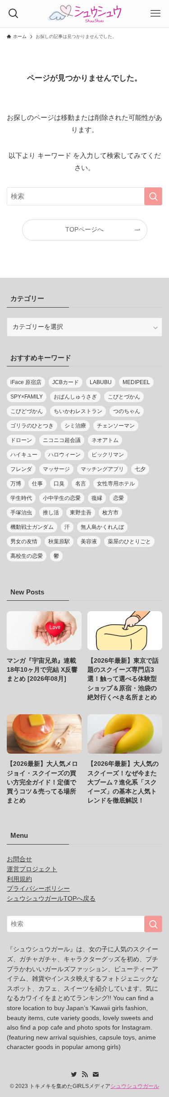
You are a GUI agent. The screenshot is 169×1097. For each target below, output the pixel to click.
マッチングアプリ (102, 469)
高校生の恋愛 (26, 556)
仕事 (37, 483)
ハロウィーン (64, 454)
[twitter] (74, 1074)
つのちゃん (126, 411)
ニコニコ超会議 (62, 440)
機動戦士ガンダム (32, 527)
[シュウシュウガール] (84, 13)
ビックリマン (107, 454)
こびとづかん (124, 397)
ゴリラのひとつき (32, 426)
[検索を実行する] (153, 196)
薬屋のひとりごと (129, 541)
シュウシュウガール (134, 1086)
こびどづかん (26, 411)
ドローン (21, 440)
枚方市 (110, 512)
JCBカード (65, 382)
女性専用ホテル (116, 483)
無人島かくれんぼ (102, 527)
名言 (80, 483)
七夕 (140, 469)
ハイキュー (23, 454)
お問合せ (19, 859)
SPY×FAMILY (26, 397)
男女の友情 (23, 541)
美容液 (89, 541)
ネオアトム (105, 440)
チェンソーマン (116, 426)
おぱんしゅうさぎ (75, 397)
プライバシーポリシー (38, 888)
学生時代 (21, 498)
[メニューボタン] (155, 13)
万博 (15, 483)
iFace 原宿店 (25, 382)
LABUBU (101, 382)
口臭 (59, 483)
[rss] (85, 1074)
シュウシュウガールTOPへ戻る (51, 898)
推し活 (51, 512)
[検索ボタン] (13, 13)
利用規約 (19, 879)
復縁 (96, 498)
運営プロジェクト (32, 869)
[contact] (95, 1074)
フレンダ (21, 469)
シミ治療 (75, 426)
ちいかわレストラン (78, 411)
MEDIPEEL (136, 382)
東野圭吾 (80, 512)
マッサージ (56, 469)
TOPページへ (84, 229)
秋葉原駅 (59, 541)
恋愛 (118, 498)
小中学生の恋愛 (62, 498)
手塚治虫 (21, 512)
